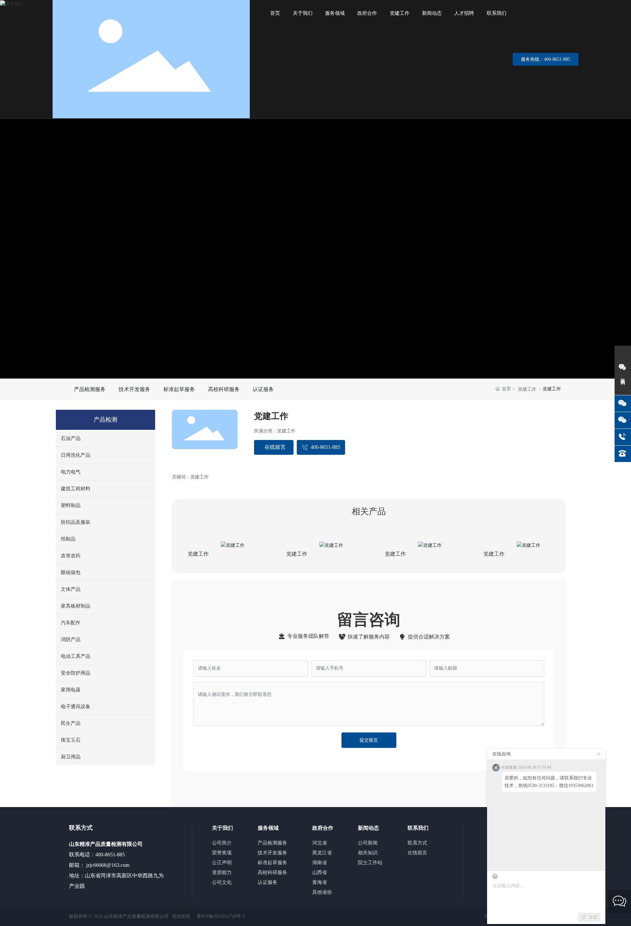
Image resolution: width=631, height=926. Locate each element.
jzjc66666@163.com (107, 865)
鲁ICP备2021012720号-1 (221, 916)
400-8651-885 (110, 854)
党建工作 (527, 389)
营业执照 (181, 916)
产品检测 (105, 419)
